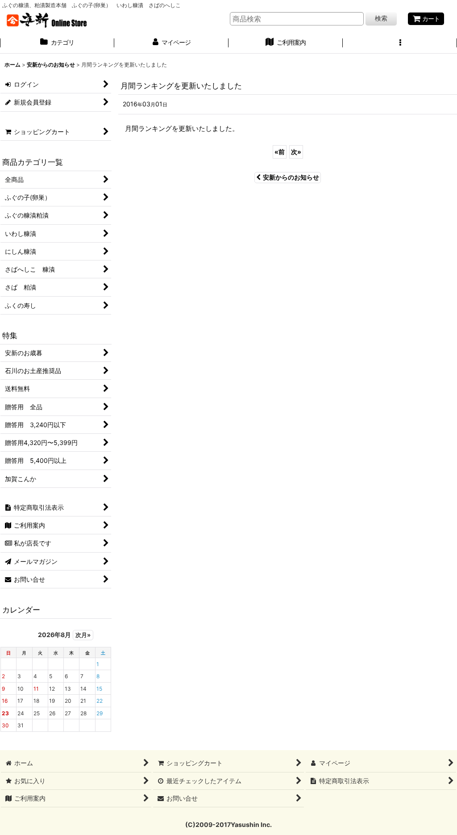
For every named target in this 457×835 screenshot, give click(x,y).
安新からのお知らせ (291, 177)
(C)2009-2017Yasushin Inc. (228, 824)
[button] (400, 43)
